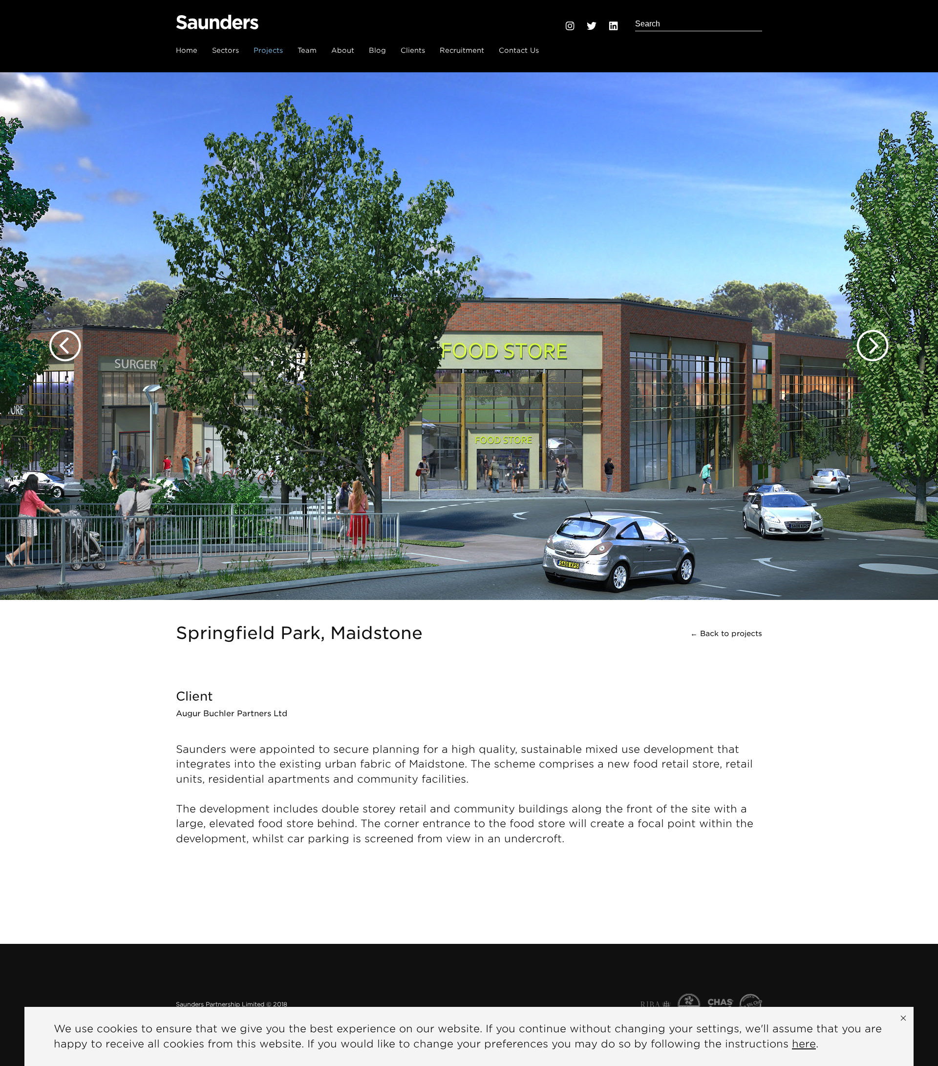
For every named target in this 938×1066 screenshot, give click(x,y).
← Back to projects (726, 633)
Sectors (225, 50)
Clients (413, 50)
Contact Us (519, 50)
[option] (469, 336)
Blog (377, 50)
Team (307, 50)
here (804, 1044)
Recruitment (462, 50)
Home (186, 50)
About (342, 50)
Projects (268, 50)
